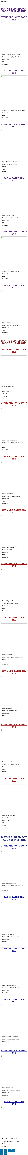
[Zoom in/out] (1, 1150)
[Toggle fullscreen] (5, 1150)
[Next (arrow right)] (5, 1153)
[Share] (9, 1150)
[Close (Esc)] (13, 1150)
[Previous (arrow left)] (1, 1153)
